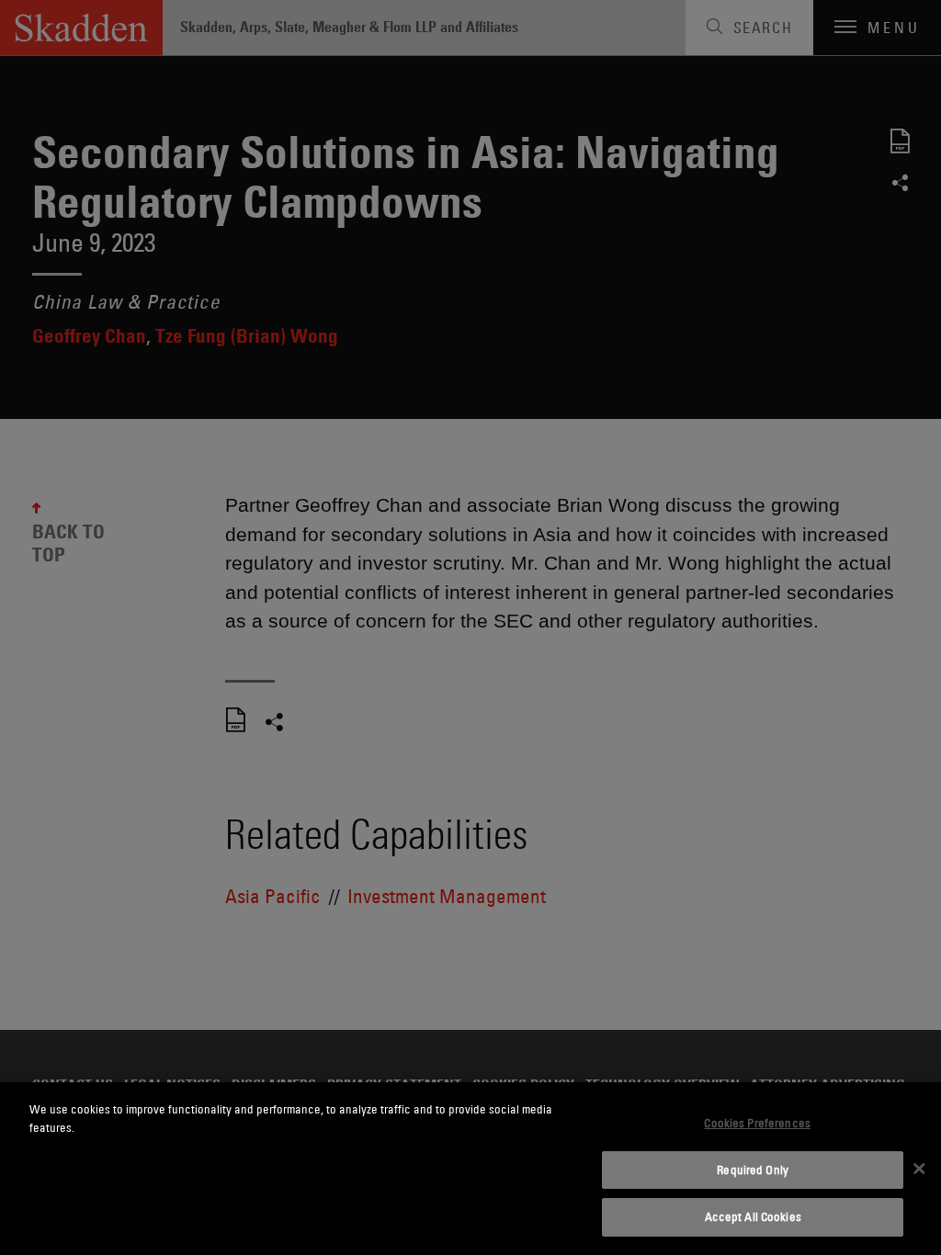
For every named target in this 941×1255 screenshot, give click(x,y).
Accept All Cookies (753, 1216)
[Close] (918, 1168)
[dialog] (470, 1168)
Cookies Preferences (757, 1122)
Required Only (752, 1169)
